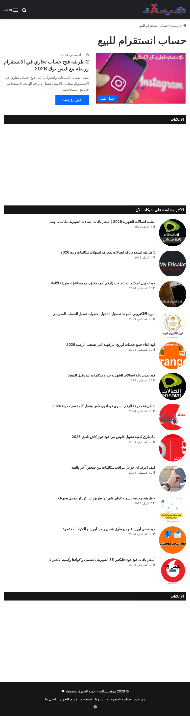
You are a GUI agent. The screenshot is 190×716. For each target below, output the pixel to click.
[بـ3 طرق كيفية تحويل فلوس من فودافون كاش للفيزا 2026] (172, 447)
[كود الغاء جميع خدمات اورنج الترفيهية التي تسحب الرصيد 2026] (172, 355)
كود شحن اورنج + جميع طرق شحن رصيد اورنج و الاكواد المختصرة (109, 529)
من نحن (139, 699)
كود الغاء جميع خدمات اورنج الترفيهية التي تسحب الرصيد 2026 (110, 344)
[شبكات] (164, 9)
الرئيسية (177, 26)
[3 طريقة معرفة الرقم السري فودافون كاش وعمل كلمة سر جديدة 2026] (172, 417)
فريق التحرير (68, 699)
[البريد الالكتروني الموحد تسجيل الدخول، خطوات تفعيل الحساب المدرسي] (172, 325)
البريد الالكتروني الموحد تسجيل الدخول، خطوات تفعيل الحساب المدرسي (103, 314)
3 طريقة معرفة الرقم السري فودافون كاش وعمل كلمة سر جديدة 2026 (103, 406)
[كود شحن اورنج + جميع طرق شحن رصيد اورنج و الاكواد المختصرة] (172, 540)
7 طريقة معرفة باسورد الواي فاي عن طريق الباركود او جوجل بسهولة (106, 498)
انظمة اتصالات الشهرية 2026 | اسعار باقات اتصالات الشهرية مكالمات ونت (102, 221)
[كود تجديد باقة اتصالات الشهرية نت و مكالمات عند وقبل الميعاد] (172, 386)
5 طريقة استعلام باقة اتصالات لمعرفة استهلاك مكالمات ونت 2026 (107, 252)
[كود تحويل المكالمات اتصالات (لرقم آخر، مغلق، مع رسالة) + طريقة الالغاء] (172, 294)
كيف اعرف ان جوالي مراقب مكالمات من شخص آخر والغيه (113, 467)
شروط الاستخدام (91, 699)
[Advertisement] (95, 163)
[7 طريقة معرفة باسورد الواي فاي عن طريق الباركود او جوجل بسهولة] (172, 509)
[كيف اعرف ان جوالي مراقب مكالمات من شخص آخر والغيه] (172, 478)
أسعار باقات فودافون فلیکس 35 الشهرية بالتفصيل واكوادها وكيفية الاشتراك (101, 559)
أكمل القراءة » (72, 100)
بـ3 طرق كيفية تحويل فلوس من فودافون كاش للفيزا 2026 (113, 436)
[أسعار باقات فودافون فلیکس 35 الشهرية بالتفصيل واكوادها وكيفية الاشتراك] (172, 570)
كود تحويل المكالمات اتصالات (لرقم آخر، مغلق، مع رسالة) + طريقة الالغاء (102, 283)
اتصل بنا (50, 699)
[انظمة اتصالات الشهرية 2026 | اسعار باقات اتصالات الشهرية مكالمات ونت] (172, 232)
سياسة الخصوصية (119, 699)
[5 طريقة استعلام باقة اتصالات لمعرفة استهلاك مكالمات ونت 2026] (172, 263)
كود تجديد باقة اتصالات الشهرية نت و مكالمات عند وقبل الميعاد (111, 375)
